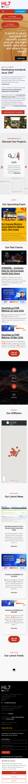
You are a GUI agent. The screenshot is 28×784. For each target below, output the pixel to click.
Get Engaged (21, 11)
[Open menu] (3, 11)
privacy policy (10, 719)
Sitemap (10, 713)
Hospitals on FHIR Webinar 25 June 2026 (12, 309)
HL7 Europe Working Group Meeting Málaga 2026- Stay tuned (12, 226)
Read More (14, 546)
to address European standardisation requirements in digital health (13, 89)
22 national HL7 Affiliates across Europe (13, 95)
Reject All (14, 780)
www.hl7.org (5, 84)
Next (25, 166)
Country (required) (6, 745)
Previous (1, 166)
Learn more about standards (13, 112)
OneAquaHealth (14, 160)
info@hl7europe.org (10, 702)
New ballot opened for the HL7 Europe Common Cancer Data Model (14, 528)
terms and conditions (18, 717)
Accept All (14, 772)
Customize (14, 776)
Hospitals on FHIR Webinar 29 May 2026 (12, 336)
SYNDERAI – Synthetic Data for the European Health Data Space (12, 271)
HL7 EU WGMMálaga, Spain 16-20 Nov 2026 (12, 17)
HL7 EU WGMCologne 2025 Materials (10, 25)
